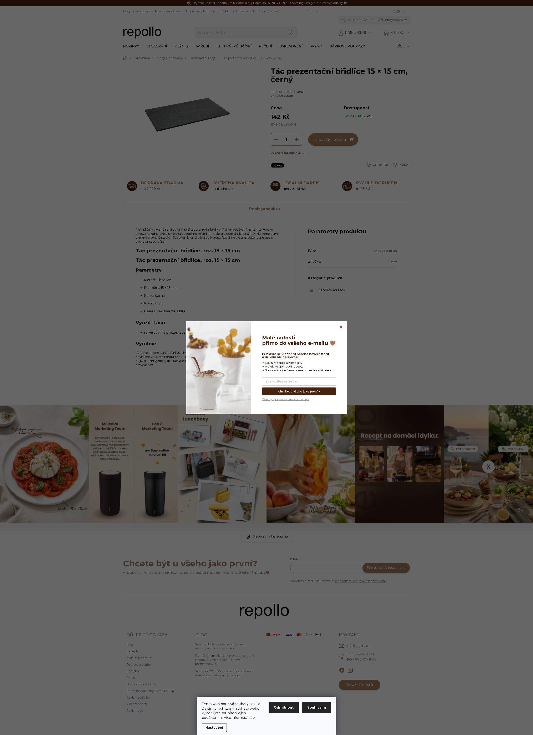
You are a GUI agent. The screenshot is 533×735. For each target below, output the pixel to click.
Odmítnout (284, 707)
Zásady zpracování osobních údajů (285, 399)
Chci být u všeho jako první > (299, 391)
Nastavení (214, 728)
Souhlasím (316, 707)
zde (252, 718)
